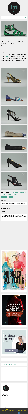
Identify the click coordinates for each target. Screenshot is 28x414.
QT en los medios (5, 402)
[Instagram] (5, 407)
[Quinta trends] (14, 14)
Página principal (5, 399)
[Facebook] (2, 407)
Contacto (15, 402)
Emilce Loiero (7, 56)
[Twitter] (11, 407)
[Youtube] (8, 407)
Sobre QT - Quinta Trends (19, 399)
